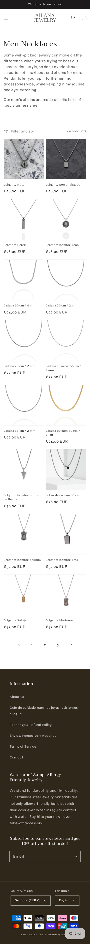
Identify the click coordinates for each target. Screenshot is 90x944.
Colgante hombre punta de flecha (21, 497)
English (64, 900)
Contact (16, 757)
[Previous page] (19, 644)
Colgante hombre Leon (62, 245)
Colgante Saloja (15, 620)
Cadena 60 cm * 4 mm (19, 306)
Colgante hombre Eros (62, 560)
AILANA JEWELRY (38, 934)
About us (17, 697)
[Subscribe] (75, 856)
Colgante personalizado (63, 185)
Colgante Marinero (59, 620)
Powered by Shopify (58, 934)
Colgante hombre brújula (22, 560)
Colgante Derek (15, 245)
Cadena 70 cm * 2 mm (61, 306)
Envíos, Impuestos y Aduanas (33, 736)
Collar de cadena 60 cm (62, 495)
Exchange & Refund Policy (31, 725)
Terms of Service (23, 746)
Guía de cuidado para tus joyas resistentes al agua (44, 711)
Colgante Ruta (14, 185)
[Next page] (71, 644)
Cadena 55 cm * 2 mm (19, 431)
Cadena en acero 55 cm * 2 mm (64, 368)
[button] (6, 18)
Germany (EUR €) (28, 900)
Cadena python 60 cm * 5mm (63, 433)
